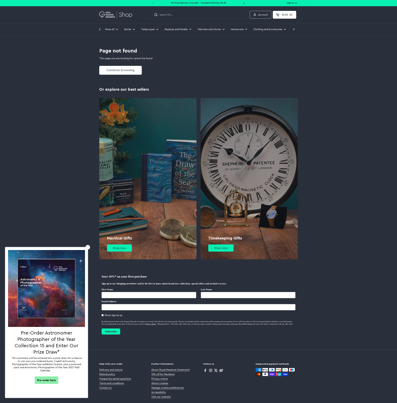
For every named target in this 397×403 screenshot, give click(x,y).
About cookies (159, 383)
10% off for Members (163, 374)
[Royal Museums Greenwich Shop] (115, 14)
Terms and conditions (111, 383)
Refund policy (107, 374)
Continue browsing (120, 70)
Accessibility (158, 392)
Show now (221, 248)
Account (263, 15)
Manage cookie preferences (167, 388)
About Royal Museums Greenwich (170, 370)
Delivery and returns (111, 370)
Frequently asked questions (115, 379)
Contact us (105, 388)
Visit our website (161, 397)
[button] (284, 15)
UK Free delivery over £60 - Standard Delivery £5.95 (198, 3)
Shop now (119, 248)
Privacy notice (159, 379)
